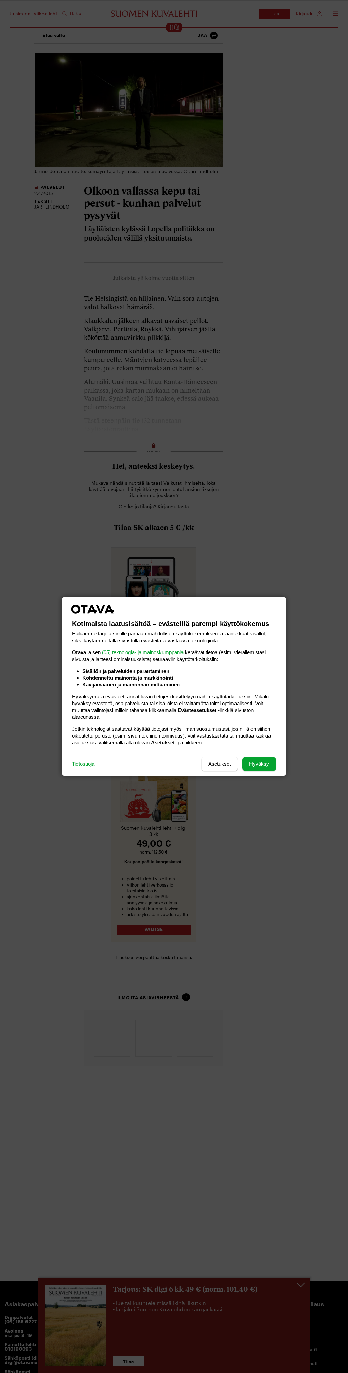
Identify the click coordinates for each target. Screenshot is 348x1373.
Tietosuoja (83, 764)
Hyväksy (259, 764)
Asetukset (219, 764)
